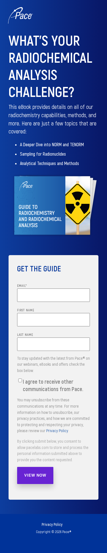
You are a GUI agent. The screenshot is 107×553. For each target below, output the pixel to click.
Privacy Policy (57, 430)
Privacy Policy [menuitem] (52, 524)
